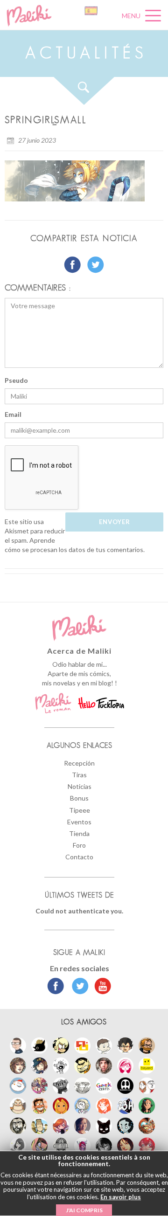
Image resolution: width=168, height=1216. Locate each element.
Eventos (79, 822)
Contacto (79, 857)
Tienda (79, 833)
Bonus (79, 798)
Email (13, 414)
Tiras (79, 775)
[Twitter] (77, 987)
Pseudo (16, 380)
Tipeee (79, 810)
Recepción (79, 763)
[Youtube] (100, 987)
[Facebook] (56, 987)
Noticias (79, 786)
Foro (79, 845)
